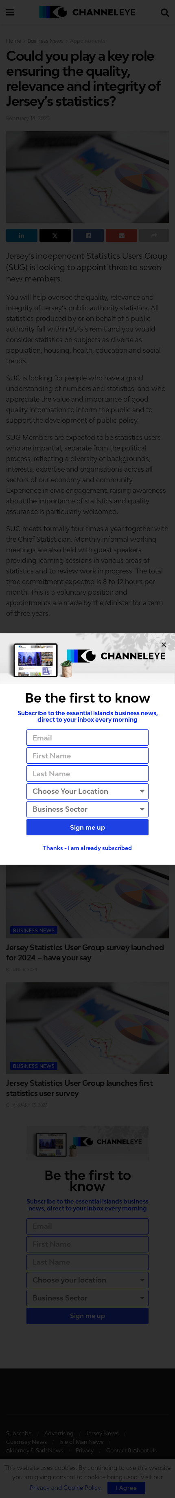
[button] (164, 644)
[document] (87, 749)
